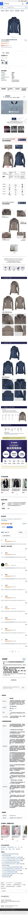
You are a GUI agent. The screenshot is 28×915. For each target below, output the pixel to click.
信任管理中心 (9, 884)
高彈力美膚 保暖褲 (5, 855)
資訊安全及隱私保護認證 (10, 886)
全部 (2, 7)
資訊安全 (2, 886)
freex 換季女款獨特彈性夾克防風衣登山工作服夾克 (11, 870)
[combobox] (22, 532)
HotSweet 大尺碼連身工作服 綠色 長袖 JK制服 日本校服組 (12, 858)
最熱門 (2, 532)
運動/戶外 (7, 10)
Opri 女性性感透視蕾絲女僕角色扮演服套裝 (9, 862)
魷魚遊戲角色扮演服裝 (6, 875)
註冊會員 (22, 1)
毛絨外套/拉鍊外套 (10, 847)
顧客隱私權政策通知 (16, 884)
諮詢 (24, 659)
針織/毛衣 (2, 849)
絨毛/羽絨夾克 (3, 847)
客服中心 (25, 1)
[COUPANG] (5, 897)
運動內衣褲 (18, 849)
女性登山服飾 (17, 10)
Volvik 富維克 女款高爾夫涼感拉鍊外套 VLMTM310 (11, 873)
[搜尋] (25, 7)
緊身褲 (10, 849)
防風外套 (22, 10)
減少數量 (9, 68)
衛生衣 (13, 849)
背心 (16, 847)
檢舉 (23, 687)
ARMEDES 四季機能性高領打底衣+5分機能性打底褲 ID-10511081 (13, 868)
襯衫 (21, 847)
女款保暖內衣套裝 (5, 876)
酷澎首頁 (2, 10)
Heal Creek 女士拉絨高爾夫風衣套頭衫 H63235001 (11, 860)
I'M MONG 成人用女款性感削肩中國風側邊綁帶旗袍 (11, 867)
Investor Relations (9, 882)
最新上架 (7, 532)
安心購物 (23, 884)
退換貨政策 (3, 884)
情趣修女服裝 (4, 865)
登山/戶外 (11, 10)
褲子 (6, 849)
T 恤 (18, 847)
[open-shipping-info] (13, 53)
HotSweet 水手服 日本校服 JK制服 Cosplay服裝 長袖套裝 (12, 863)
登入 (19, 1)
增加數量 (2, 68)
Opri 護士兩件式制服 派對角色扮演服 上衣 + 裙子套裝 (11, 857)
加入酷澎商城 (18, 886)
